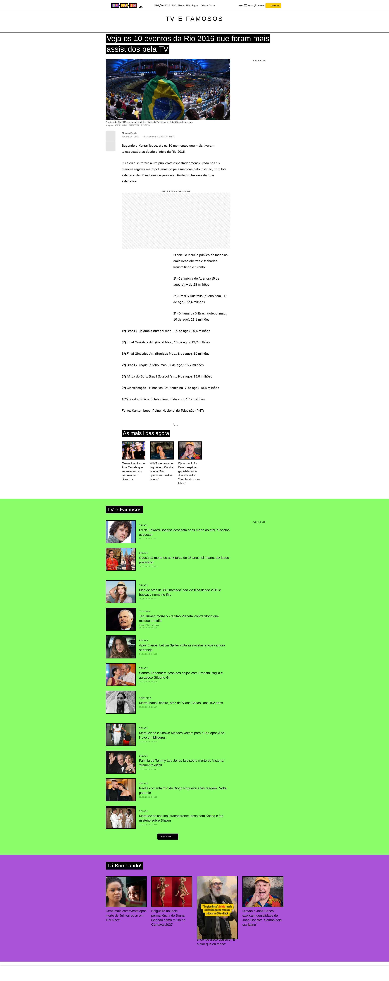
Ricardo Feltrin (129, 133)
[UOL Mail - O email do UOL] (248, 5)
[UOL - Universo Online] (140, 6)
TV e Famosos (194, 18)
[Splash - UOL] (123, 5)
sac (241, 6)
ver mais (165, 836)
